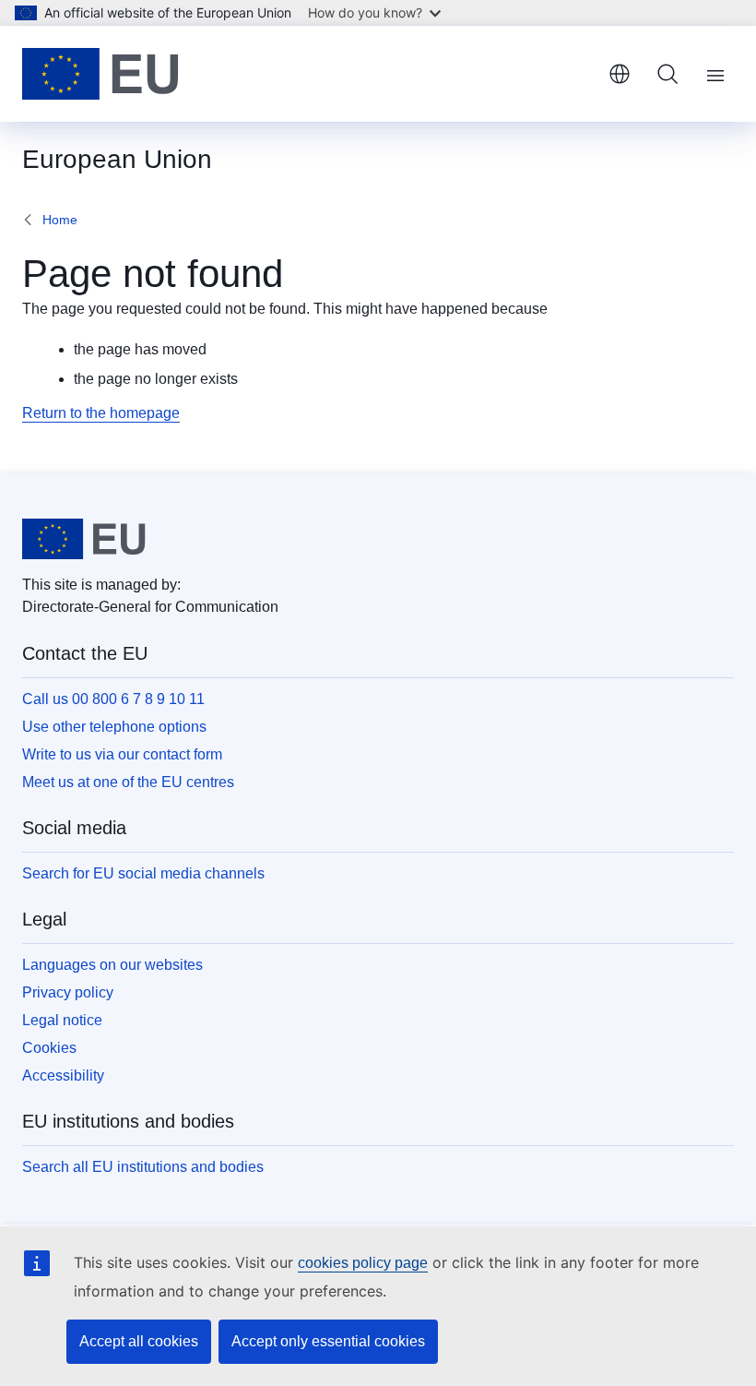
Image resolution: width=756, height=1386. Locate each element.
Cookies (49, 1048)
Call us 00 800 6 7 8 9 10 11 (113, 699)
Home (59, 219)
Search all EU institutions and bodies (143, 1167)
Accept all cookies (138, 1341)
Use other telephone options (114, 727)
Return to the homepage (101, 413)
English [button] (619, 74)
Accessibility (63, 1075)
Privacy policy (67, 992)
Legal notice (62, 1020)
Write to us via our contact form (122, 754)
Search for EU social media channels (143, 873)
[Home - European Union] (100, 74)
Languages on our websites (112, 965)
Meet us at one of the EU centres (128, 782)
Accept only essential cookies (328, 1341)
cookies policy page (363, 1263)
